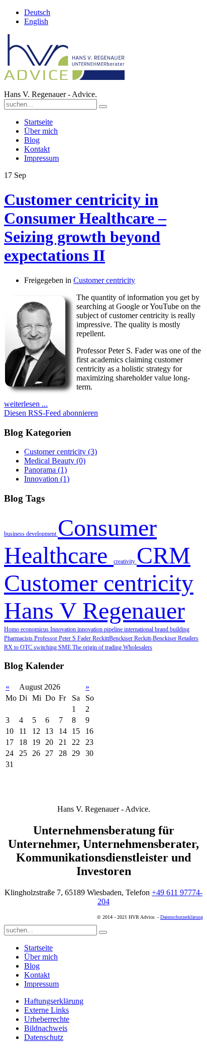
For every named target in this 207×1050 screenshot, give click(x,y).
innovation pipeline (100, 629)
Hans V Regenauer (94, 610)
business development (31, 533)
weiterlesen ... (26, 404)
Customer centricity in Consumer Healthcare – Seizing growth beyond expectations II (85, 227)
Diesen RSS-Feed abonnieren (51, 413)
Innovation (63, 629)
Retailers (188, 638)
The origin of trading (97, 647)
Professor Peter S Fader (63, 638)
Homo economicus (27, 629)
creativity (125, 561)
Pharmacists (19, 638)
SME (65, 647)
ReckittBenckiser (113, 638)
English (36, 21)
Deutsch (37, 12)
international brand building (156, 629)
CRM (163, 555)
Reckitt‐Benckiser (156, 638)
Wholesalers (137, 647)
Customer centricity (104, 280)
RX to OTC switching (31, 647)
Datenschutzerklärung (181, 917)
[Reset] (103, 106)
